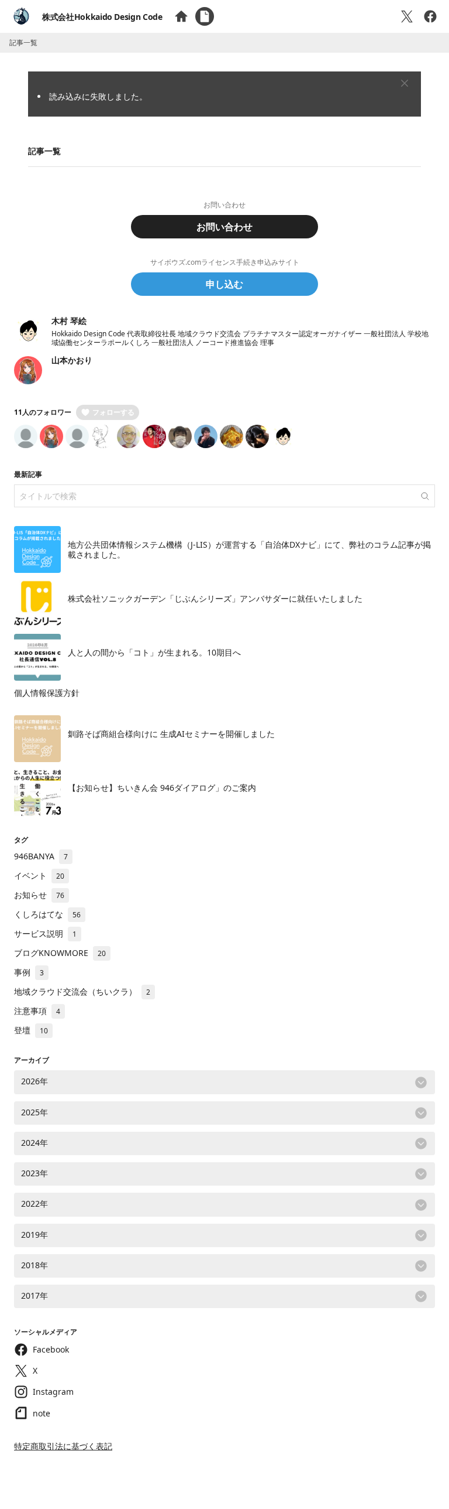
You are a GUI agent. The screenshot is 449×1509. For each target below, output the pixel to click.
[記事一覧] (204, 16)
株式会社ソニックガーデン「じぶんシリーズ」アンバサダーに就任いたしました (215, 598)
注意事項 (37, 1010)
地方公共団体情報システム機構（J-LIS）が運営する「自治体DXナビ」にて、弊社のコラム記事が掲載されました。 (249, 550)
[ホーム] (181, 16)
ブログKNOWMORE (60, 952)
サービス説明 (45, 933)
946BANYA (41, 856)
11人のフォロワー (42, 412)
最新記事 (28, 474)
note (41, 1413)
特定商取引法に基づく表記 (63, 1446)
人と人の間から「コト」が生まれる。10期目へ (154, 652)
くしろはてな (47, 914)
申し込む (224, 284)
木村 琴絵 (69, 320)
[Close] (405, 83)
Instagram (53, 1391)
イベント (39, 875)
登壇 (31, 1030)
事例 (29, 972)
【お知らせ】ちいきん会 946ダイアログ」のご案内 (162, 787)
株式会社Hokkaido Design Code (102, 16)
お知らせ (39, 894)
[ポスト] (407, 16)
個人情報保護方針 (47, 692)
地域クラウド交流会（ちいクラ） (82, 991)
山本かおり (71, 360)
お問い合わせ (224, 226)
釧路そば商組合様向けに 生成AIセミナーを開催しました (171, 733)
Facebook (51, 1349)
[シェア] (430, 16)
